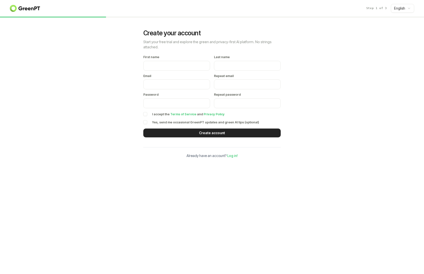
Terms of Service (183, 114)
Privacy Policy (214, 114)
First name (151, 57)
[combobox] (402, 8)
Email (147, 76)
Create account (212, 133)
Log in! (232, 156)
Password (151, 94)
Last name (222, 57)
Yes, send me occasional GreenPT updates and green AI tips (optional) (205, 122)
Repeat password (227, 94)
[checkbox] (145, 114)
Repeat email (224, 76)
